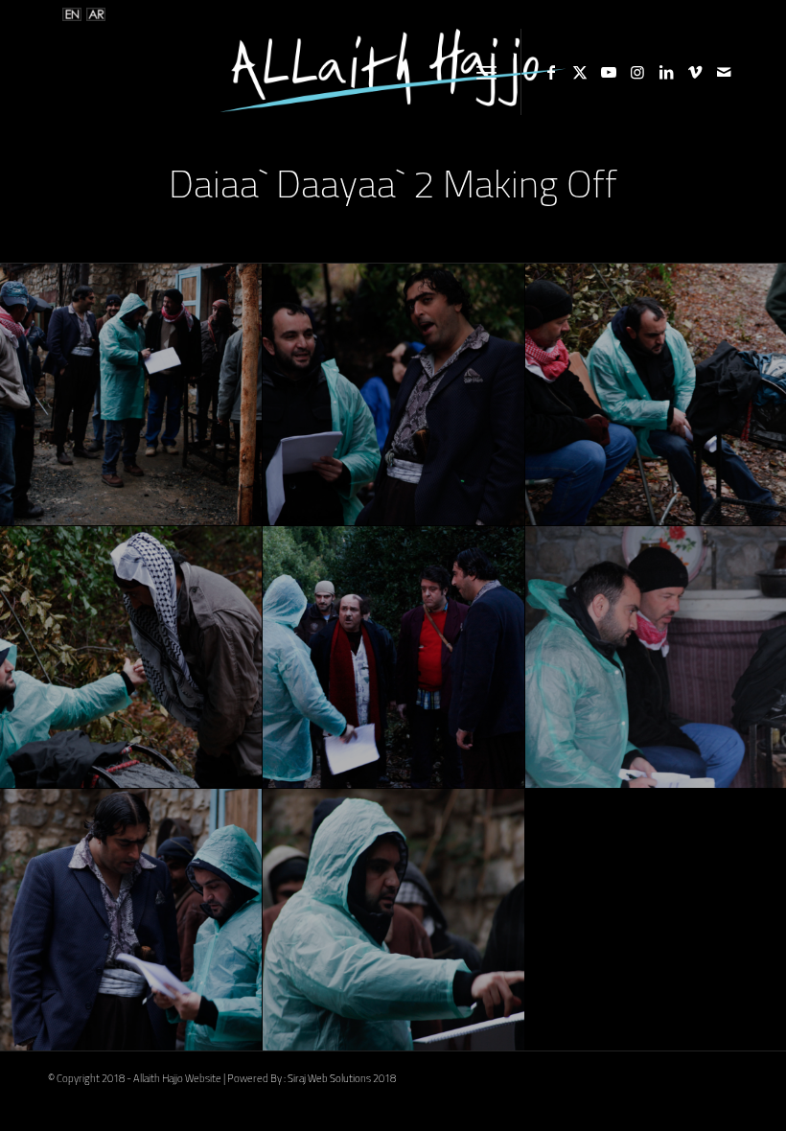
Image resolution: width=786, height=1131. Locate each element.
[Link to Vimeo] (695, 72)
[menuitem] (486, 72)
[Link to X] (580, 72)
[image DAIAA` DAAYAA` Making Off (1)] (131, 920)
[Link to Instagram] (637, 72)
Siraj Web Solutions (329, 1078)
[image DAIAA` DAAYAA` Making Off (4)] (394, 395)
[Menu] (486, 72)
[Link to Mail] (723, 72)
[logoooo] (393, 72)
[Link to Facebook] (551, 72)
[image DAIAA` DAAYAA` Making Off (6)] (131, 657)
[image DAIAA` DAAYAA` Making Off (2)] (394, 920)
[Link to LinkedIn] (666, 72)
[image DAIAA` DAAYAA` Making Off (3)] (131, 395)
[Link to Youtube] (608, 72)
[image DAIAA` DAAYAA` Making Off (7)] (394, 657)
